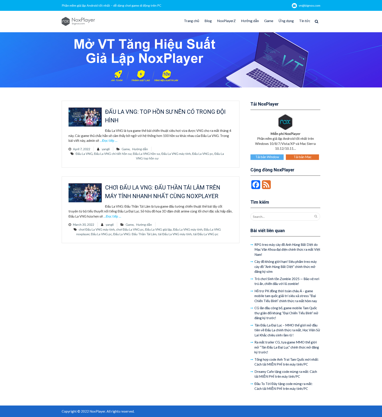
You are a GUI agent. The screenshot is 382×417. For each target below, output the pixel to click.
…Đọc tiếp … (108, 140)
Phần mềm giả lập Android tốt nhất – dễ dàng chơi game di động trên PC (111, 5)
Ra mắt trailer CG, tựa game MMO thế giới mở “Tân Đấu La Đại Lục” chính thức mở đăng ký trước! (286, 347)
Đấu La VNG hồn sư (146, 153)
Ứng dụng (286, 21)
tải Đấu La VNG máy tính (175, 234)
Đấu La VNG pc (202, 153)
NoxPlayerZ (226, 21)
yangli (106, 149)
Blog (208, 21)
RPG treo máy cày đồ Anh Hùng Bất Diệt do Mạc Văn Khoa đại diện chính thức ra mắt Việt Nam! (287, 249)
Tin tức (304, 21)
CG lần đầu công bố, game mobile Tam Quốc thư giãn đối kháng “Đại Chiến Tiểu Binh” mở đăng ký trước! (286, 313)
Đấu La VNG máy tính (176, 153)
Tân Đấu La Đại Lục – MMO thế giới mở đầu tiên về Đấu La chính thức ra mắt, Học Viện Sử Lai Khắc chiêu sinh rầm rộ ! (287, 330)
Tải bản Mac (302, 157)
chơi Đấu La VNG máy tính (97, 229)
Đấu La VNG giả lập (158, 229)
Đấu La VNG (84, 153)
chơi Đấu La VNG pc (130, 229)
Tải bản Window (267, 157)
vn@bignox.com (309, 5)
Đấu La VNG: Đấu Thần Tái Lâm (135, 234)
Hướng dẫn (250, 21)
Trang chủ (191, 21)
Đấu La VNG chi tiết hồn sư (113, 153)
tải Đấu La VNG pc (205, 234)
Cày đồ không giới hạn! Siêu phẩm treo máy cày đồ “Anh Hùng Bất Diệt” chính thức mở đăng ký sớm (285, 266)
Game (268, 21)
